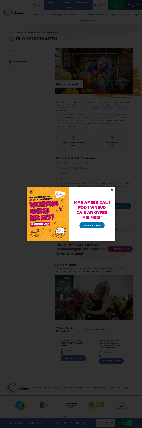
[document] (71, 214)
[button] (112, 190)
